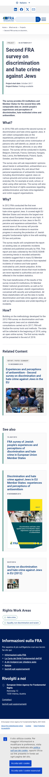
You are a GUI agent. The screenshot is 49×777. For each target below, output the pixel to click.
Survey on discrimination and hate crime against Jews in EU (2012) (24, 570)
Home (4, 27)
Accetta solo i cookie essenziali (25, 771)
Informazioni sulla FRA (15, 655)
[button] (15, 9)
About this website (7, 726)
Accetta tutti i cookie (20, 763)
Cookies (28, 726)
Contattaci (7, 699)
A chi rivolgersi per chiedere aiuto (20, 662)
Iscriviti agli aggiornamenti (17, 669)
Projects (23, 27)
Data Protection (39, 726)
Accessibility (5, 728)
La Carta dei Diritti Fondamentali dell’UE (23, 658)
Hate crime (11, 617)
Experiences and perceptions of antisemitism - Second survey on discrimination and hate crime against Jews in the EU (24, 376)
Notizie (8, 665)
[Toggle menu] (43, 19)
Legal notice (18, 726)
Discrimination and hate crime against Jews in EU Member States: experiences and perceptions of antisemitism (24, 483)
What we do (13, 27)
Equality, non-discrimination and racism (23, 623)
